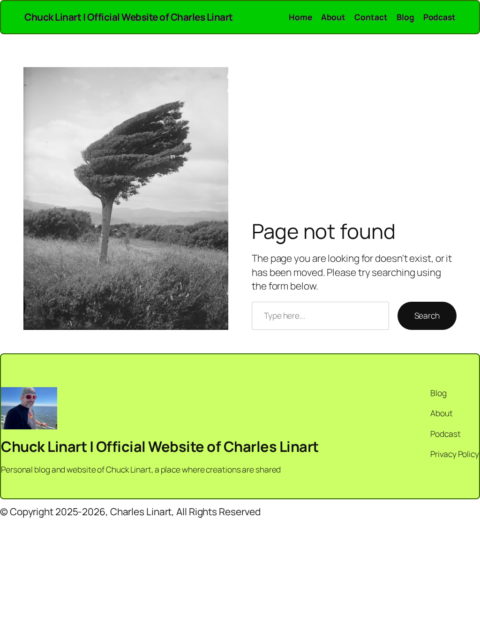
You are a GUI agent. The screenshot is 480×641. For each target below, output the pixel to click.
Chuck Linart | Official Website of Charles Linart (128, 16)
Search (427, 315)
